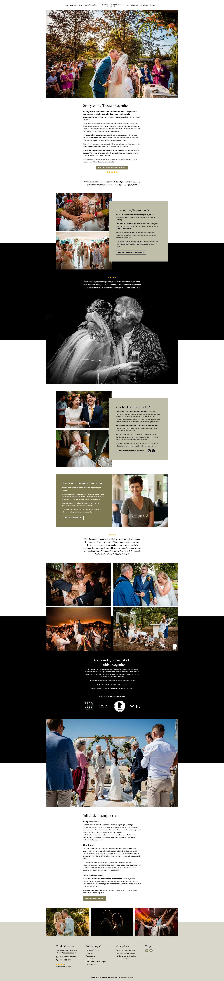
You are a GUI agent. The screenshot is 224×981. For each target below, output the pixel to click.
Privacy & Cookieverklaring (125, 977)
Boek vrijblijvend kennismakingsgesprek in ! (112, 168)
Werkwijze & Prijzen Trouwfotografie (131, 252)
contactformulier (68, 953)
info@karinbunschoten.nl (68, 957)
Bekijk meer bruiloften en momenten (131, 451)
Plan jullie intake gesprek (94, 898)
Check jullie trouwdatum (72, 518)
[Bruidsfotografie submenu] (96, 4)
